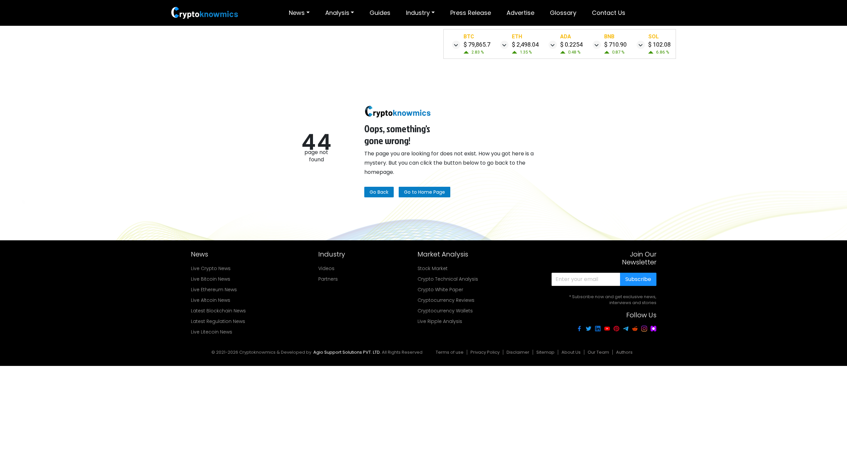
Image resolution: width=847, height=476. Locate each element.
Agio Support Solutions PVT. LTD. (347, 352)
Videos (326, 268)
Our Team (598, 352)
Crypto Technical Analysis (448, 279)
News (297, 13)
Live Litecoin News (211, 332)
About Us (571, 352)
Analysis (337, 13)
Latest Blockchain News (218, 310)
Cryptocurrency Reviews (446, 300)
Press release (470, 13)
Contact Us (608, 13)
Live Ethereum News (214, 289)
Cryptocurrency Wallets (445, 310)
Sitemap (545, 352)
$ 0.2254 (571, 44)
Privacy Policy (485, 352)
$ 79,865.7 (477, 44)
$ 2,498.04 (525, 44)
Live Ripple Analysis (440, 321)
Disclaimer (518, 352)
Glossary (563, 13)
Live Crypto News (211, 268)
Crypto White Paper (440, 289)
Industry (418, 13)
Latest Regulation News (218, 321)
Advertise (520, 13)
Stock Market (433, 268)
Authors (624, 352)
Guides (380, 13)
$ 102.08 (659, 44)
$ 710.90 (615, 44)
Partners (328, 279)
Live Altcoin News (210, 300)
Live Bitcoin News (210, 279)
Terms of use (450, 352)
